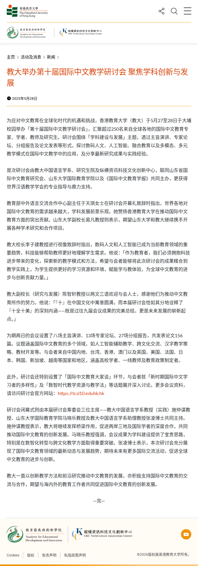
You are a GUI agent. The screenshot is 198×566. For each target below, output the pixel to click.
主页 (11, 57)
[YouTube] (186, 534)
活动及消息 (31, 57)
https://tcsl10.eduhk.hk (81, 393)
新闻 (51, 57)
